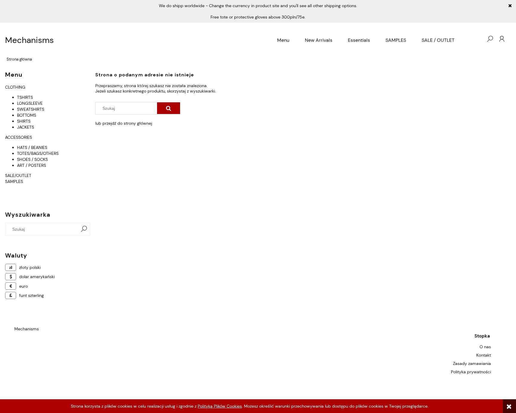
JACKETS (25, 127)
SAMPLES (14, 181)
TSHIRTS (25, 97)
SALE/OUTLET (18, 175)
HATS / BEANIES (32, 147)
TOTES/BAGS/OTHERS (38, 153)
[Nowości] (5, 187)
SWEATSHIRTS (30, 109)
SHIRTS (23, 121)
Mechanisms (29, 40)
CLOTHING (15, 87)
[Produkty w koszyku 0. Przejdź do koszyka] (477, 39)
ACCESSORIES (18, 137)
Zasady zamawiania (472, 363)
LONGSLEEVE (30, 103)
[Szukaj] (84, 229)
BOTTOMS (26, 115)
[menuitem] (283, 40)
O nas (485, 346)
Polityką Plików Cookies (220, 406)
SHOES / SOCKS (32, 159)
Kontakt (483, 355)
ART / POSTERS (31, 165)
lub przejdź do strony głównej (123, 123)
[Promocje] (5, 193)
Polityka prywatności (471, 372)
